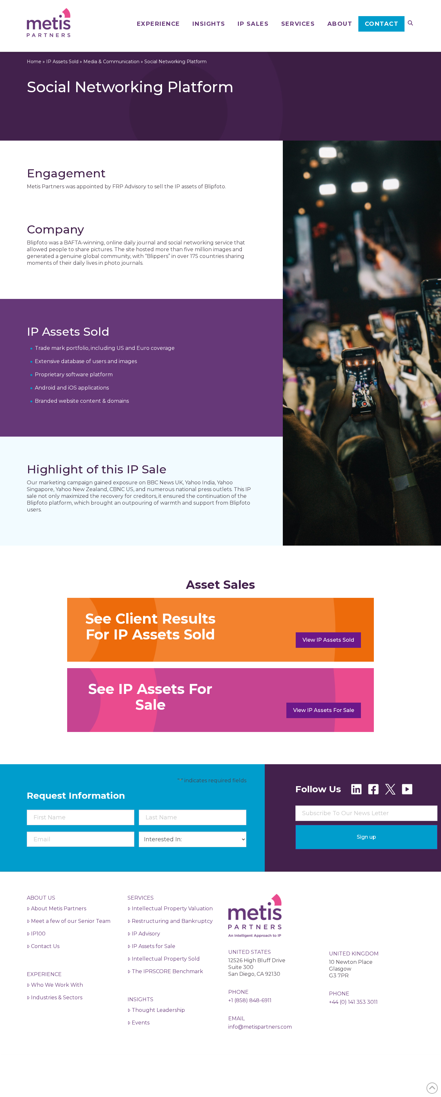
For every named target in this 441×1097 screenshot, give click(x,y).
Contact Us (45, 946)
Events (140, 1023)
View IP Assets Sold (328, 640)
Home (34, 61)
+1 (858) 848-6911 (250, 1000)
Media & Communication (111, 61)
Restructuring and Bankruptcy (172, 921)
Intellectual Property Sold (166, 959)
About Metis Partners (58, 908)
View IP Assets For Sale (323, 710)
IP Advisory (146, 934)
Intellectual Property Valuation (172, 908)
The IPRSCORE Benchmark (167, 971)
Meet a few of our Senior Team (70, 921)
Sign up (366, 837)
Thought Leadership (158, 1010)
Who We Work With (57, 985)
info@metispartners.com (260, 1027)
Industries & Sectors (56, 997)
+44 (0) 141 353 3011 (353, 1002)
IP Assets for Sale (153, 946)
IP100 (38, 934)
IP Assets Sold (62, 61)
